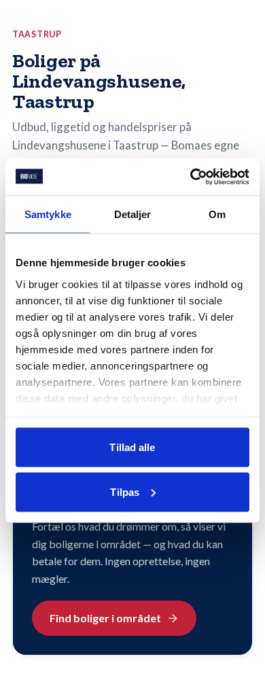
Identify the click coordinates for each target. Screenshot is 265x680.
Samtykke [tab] (47, 214)
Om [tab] (217, 214)
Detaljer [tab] (133, 214)
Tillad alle (132, 447)
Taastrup (37, 34)
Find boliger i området (105, 617)
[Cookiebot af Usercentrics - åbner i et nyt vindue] (190, 176)
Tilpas (124, 491)
